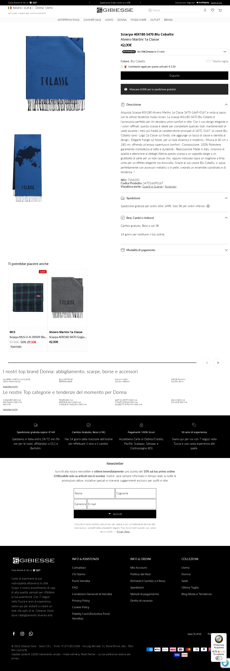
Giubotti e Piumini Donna (128, 404)
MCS (12, 332)
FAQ (75, 587)
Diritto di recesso (141, 600)
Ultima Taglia (190, 587)
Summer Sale (92, 19)
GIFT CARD (12, 13)
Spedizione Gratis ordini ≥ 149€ (115, 2)
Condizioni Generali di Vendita (92, 594)
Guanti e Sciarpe (152, 186)
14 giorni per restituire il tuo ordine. (143, 234)
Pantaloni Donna (12, 402)
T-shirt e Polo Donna (126, 402)
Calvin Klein (121, 379)
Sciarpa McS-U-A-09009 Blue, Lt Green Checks (28, 337)
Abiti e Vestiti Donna (126, 400)
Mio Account (138, 567)
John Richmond (11, 381)
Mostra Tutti (10, 386)
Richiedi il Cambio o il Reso (147, 581)
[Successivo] (141, 3)
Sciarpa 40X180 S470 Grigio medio (67, 337)
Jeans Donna (178, 400)
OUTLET (155, 19)
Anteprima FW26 (68, 19)
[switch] (219, 658)
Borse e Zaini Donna (70, 402)
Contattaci (79, 567)
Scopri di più (216, 2)
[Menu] (225, 635)
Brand (168, 19)
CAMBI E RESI (23, 13)
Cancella (193, 10)
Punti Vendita (81, 581)
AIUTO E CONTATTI (38, 13)
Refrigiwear (65, 381)
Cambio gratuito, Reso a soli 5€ (140, 225)
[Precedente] (89, 3)
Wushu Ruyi (177, 381)
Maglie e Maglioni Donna (73, 404)
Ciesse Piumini (178, 379)
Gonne (6, 404)
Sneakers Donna (12, 400)
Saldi (185, 581)
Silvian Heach (122, 381)
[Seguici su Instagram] (22, 633)
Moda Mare (138, 19)
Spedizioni (137, 587)
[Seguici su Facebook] (13, 633)
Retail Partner (88, 654)
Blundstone (66, 379)
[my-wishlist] (212, 10)
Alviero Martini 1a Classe (140, 39)
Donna (40, 7)
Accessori (170, 186)
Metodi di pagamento (144, 594)
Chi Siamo (78, 574)
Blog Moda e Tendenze (197, 594)
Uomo (49, 7)
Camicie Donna (179, 402)
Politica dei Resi (140, 574)
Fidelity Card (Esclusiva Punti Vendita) (91, 616)
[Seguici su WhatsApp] (31, 633)
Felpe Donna (66, 400)
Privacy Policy (123, 531)
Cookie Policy (80, 607)
